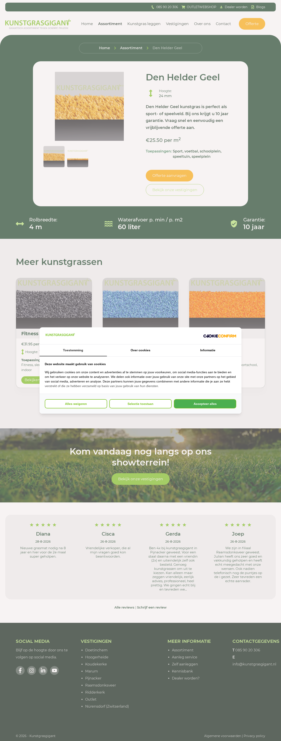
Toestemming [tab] (73, 350)
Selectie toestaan (140, 404)
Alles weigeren (76, 404)
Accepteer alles (205, 404)
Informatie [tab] (207, 350)
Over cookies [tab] (140, 350)
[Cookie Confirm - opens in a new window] (219, 336)
